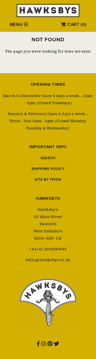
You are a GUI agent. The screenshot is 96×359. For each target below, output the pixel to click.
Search (48, 158)
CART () (76, 24)
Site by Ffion (48, 179)
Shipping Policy (48, 169)
